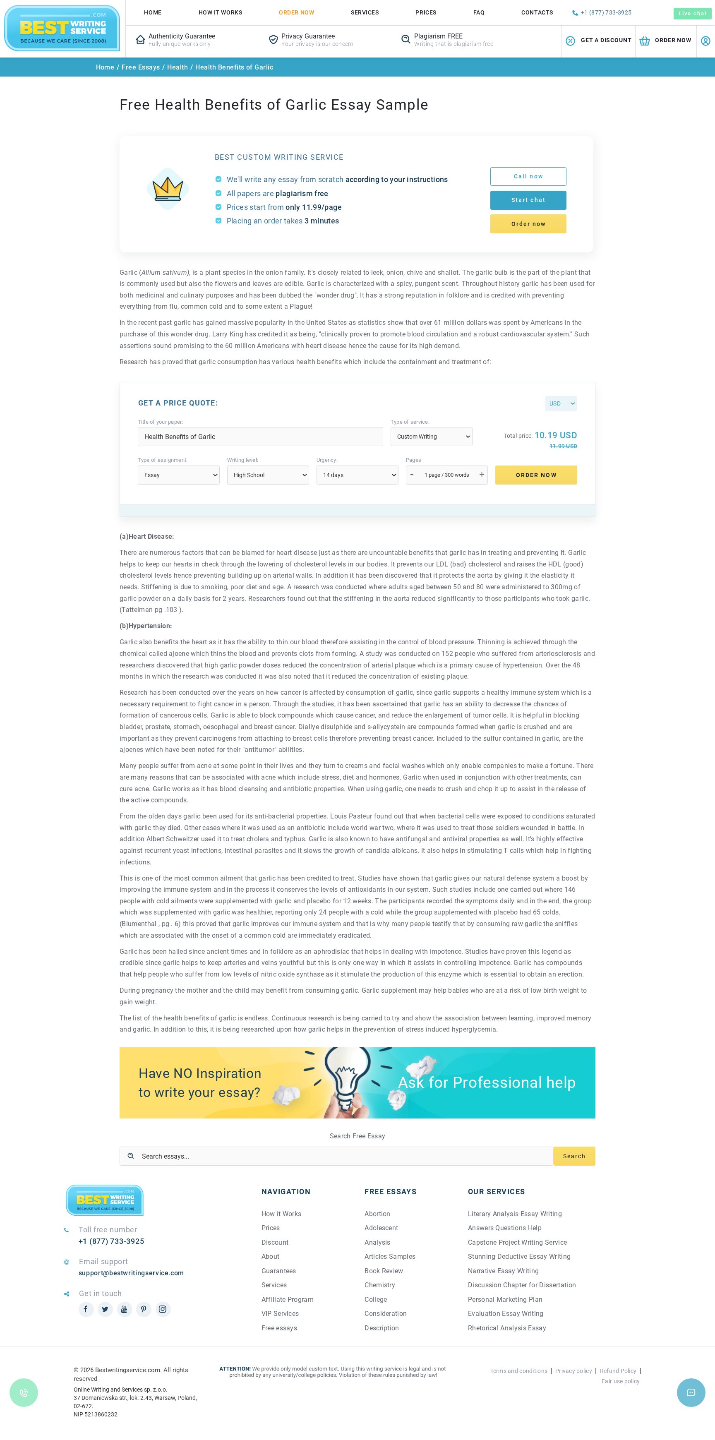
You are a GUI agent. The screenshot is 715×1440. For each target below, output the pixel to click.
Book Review (384, 1271)
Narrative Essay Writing (503, 1271)
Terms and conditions (519, 1371)
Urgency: (327, 460)
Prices (425, 12)
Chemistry (380, 1285)
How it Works (282, 1214)
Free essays (280, 1328)
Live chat (693, 13)
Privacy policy (573, 1371)
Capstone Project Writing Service (517, 1242)
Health (177, 67)
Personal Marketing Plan (505, 1299)
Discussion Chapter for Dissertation (522, 1285)
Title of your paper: (160, 422)
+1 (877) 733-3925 (606, 12)
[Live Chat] (691, 1392)
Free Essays (141, 67)
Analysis (378, 1242)
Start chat (528, 200)
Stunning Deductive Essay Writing (519, 1256)
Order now (528, 224)
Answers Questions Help (505, 1228)
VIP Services (280, 1314)
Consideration (386, 1314)
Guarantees (279, 1271)
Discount (275, 1242)
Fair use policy (621, 1381)
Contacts (537, 12)
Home (152, 12)
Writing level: (243, 460)
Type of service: (410, 422)
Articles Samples (390, 1256)
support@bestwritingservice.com (131, 1273)
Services (365, 12)
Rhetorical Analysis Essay (507, 1328)
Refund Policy (618, 1371)
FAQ (479, 12)
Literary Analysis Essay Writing (515, 1214)
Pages (413, 460)
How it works (220, 12)
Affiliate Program (288, 1299)
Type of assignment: (163, 460)
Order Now (296, 12)
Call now (528, 176)
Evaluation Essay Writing (506, 1314)
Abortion (378, 1214)
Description (382, 1328)
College (376, 1299)
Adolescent (381, 1228)
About (271, 1256)
